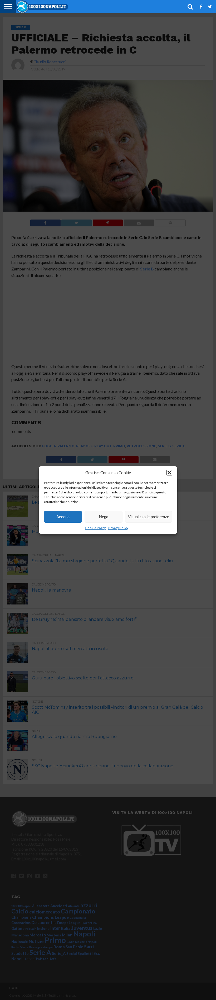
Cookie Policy (95, 528)
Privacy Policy (118, 528)
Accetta (63, 517)
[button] (169, 472)
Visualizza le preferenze (148, 517)
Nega (103, 517)
